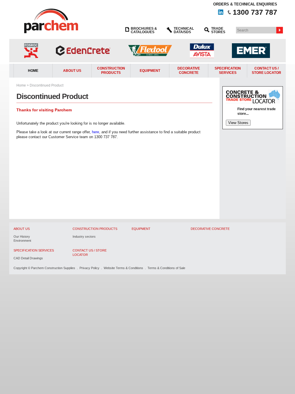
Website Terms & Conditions (123, 268)
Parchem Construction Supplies (53, 268)
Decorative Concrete (188, 70)
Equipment (150, 71)
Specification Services (228, 70)
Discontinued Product (46, 85)
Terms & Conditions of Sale (166, 268)
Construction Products (111, 70)
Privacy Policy (89, 268)
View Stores (238, 123)
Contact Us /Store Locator (266, 70)
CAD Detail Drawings (28, 258)
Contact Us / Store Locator (90, 252)
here (95, 132)
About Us (72, 71)
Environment (22, 240)
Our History (22, 236)
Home (33, 71)
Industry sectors (84, 236)
